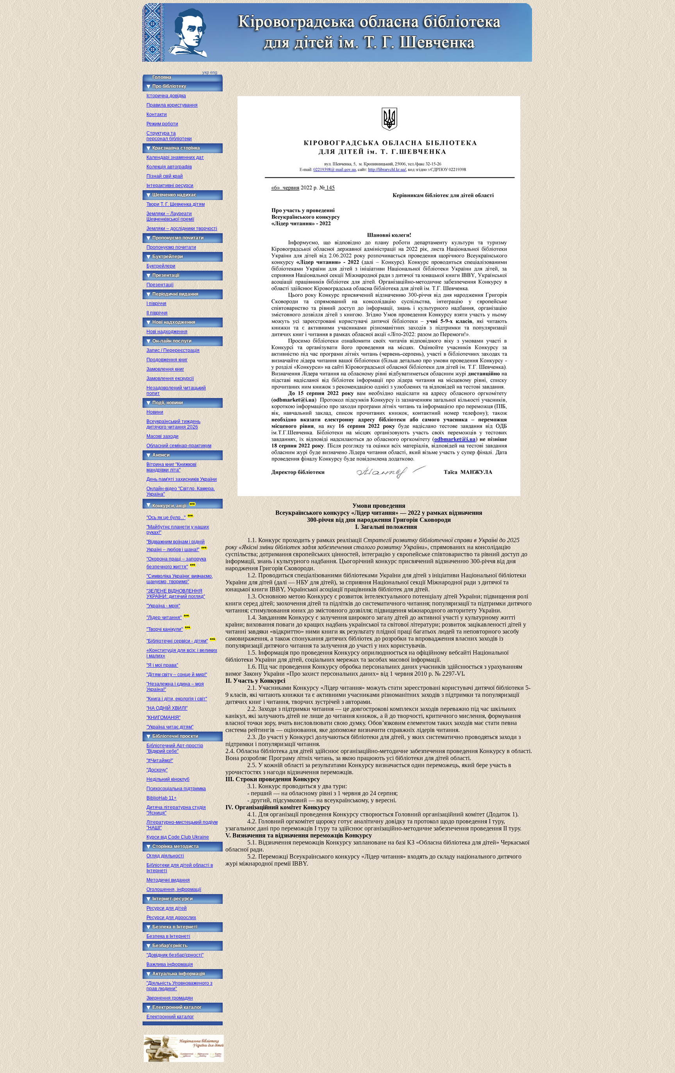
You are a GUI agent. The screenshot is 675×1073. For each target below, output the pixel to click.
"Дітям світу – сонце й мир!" (176, 674)
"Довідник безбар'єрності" (175, 955)
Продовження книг (167, 359)
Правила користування (172, 105)
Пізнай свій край (164, 176)
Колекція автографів (169, 167)
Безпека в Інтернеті (168, 936)
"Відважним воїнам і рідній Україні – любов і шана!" (175, 545)
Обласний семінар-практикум (178, 445)
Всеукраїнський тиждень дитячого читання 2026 (173, 424)
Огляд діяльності (165, 856)
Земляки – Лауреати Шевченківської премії (170, 216)
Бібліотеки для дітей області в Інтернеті (179, 867)
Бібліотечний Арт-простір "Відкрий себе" (174, 748)
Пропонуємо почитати (171, 247)
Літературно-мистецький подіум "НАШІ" (182, 824)
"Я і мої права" (162, 665)
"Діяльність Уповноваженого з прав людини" (179, 985)
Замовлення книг (165, 369)
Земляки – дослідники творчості (181, 228)
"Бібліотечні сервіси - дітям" (177, 641)
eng (213, 72)
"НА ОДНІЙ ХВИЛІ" (167, 708)
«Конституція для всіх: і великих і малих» (181, 653)
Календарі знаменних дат (175, 157)
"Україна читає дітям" (169, 727)
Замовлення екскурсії (170, 378)
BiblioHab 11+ (161, 798)
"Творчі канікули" (164, 629)
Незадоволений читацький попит (176, 390)
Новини (154, 412)
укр (205, 72)
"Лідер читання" (164, 617)
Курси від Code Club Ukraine (177, 837)
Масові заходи (162, 436)
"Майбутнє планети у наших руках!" (177, 529)
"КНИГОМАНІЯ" (163, 717)
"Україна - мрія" (163, 606)
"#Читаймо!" (159, 760)
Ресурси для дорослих (171, 917)
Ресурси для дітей (166, 908)
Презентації (159, 284)
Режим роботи (162, 124)
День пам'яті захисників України (181, 479)
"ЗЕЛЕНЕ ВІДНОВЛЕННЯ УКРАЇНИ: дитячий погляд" (175, 593)
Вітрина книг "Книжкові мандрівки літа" (171, 467)
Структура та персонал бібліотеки (169, 135)
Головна (161, 77)
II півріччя (157, 313)
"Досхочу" (157, 770)
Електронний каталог (170, 1016)
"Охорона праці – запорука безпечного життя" (176, 563)
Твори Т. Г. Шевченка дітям (175, 204)
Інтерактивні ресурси (169, 185)
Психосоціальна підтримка (176, 788)
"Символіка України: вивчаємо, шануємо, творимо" (179, 578)
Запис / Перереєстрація (173, 350)
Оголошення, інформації (173, 889)
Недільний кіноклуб (167, 779)
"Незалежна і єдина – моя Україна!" (175, 686)
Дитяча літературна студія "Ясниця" (176, 810)
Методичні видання (168, 880)
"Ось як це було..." (166, 517)
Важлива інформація (169, 964)
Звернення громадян (169, 998)
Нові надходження (167, 331)
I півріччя (156, 303)
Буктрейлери (160, 266)
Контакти (156, 114)
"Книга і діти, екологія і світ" (176, 699)
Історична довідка (166, 95)
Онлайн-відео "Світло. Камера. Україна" (180, 491)
